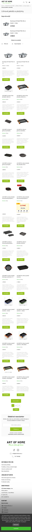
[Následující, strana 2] (16, 405)
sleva (23, 208)
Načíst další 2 (16, 401)
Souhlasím (16, 528)
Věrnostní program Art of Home (8, 477)
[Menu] (29, 2)
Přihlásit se (16, 429)
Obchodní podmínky (5, 465)
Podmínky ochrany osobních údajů (9, 467)
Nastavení (16, 524)
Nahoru (16, 409)
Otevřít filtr (4, 43)
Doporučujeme (17, 44)
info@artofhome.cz (17, 453)
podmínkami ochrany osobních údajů (16, 434)
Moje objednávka (5, 471)
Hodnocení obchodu (5, 480)
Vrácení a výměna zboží (6, 469)
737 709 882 (17, 456)
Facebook (14, 450)
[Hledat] (24, 2)
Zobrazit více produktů (16, 40)
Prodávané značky (5, 482)
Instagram (18, 450)
